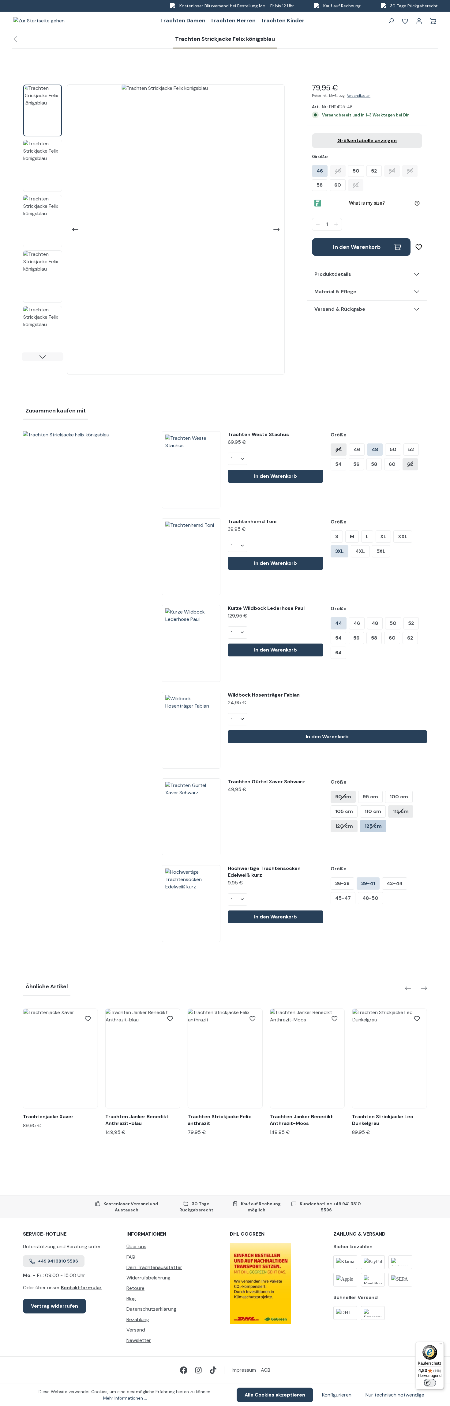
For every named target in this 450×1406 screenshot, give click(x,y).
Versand (135, 1330)
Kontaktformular (81, 1287)
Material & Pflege (335, 291)
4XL (360, 551)
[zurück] (15, 39)
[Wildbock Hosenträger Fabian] (191, 730)
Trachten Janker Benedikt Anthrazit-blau (137, 1120)
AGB (265, 1370)
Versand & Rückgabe (339, 309)
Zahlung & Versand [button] (359, 1234)
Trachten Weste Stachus (258, 434)
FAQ (130, 1257)
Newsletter (138, 1340)
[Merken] (416, 247)
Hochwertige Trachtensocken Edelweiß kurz (264, 871)
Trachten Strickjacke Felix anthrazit (219, 1120)
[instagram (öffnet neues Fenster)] (198, 1370)
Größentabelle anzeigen (367, 140)
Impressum (244, 1370)
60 (337, 185)
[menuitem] (173, 1248)
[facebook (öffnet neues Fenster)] (183, 1370)
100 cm (399, 796)
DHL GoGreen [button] (247, 1234)
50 (356, 171)
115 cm (401, 811)
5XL (381, 551)
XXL (402, 536)
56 (412, 170)
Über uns (136, 1246)
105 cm (344, 811)
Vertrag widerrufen (54, 1306)
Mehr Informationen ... (125, 1398)
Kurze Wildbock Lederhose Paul (266, 608)
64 (338, 652)
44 (338, 449)
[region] (154, 229)
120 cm (344, 826)
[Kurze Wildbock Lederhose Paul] (191, 643)
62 (358, 184)
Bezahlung (137, 1319)
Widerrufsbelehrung (148, 1278)
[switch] (430, 1382)
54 (394, 170)
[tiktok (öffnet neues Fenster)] (213, 1370)
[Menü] (440, 1345)
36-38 (342, 883)
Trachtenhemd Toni (252, 521)
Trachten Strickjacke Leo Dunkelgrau (382, 1120)
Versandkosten (358, 95)
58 (320, 185)
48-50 (370, 898)
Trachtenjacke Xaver (48, 1116)
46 (320, 171)
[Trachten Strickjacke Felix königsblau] (87, 435)
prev (410, 988)
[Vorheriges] (74, 229)
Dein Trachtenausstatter (154, 1267)
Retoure (135, 1288)
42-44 (395, 883)
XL (383, 536)
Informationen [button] (146, 1234)
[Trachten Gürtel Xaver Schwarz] (191, 817)
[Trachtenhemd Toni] (191, 557)
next (421, 988)
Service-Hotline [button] (44, 1234)
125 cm (373, 826)
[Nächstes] (277, 229)
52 (374, 171)
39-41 (368, 883)
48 (340, 170)
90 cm (343, 796)
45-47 (343, 898)
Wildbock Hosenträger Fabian (264, 695)
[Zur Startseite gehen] (39, 21)
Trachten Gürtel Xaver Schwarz (266, 781)
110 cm (373, 811)
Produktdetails (332, 274)
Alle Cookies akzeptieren (275, 1395)
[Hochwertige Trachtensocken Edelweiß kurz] (191, 903)
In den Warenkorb (357, 247)
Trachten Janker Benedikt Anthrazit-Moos (301, 1120)
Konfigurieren (336, 1395)
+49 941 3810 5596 (58, 1261)
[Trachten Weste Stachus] (191, 470)
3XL (339, 551)
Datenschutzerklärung (151, 1309)
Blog (131, 1298)
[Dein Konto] (419, 20)
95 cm (370, 796)
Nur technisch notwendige (395, 1395)
